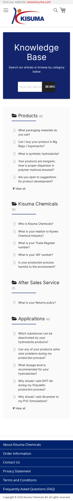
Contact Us (11, 462)
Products (30, 115)
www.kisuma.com (39, 2)
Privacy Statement (17, 471)
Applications (33, 318)
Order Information (17, 453)
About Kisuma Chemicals (22, 444)
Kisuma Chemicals (35, 206)
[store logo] (28, 15)
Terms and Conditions (20, 480)
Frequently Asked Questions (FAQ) (29, 489)
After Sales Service (35, 285)
